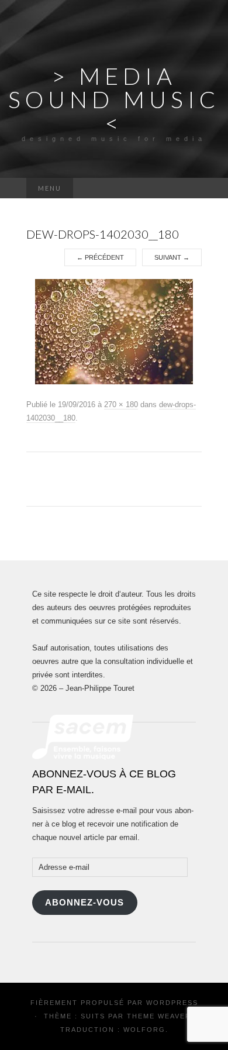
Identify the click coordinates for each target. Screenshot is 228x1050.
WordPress (172, 1002)
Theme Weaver (159, 1016)
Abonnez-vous (84, 902)
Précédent (100, 257)
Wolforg (144, 1029)
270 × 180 (121, 404)
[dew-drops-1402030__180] (114, 331)
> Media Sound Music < (114, 99)
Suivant (171, 257)
